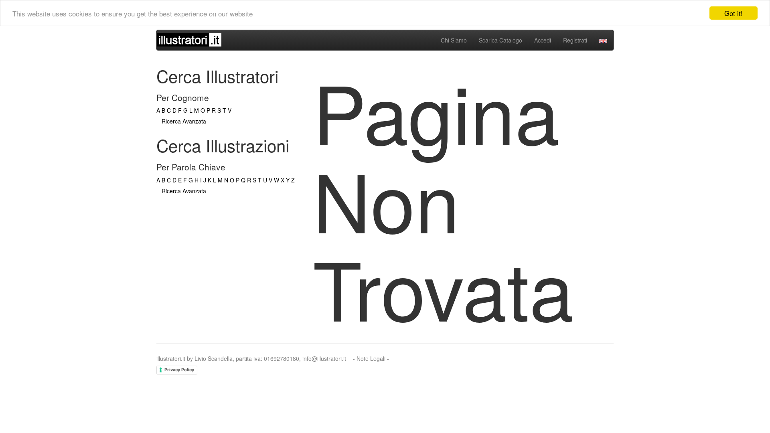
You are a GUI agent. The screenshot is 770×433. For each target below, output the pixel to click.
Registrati (575, 40)
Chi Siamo (454, 40)
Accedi (542, 40)
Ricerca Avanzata (184, 121)
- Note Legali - (371, 358)
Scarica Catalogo (500, 40)
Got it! (733, 13)
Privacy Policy (179, 369)
